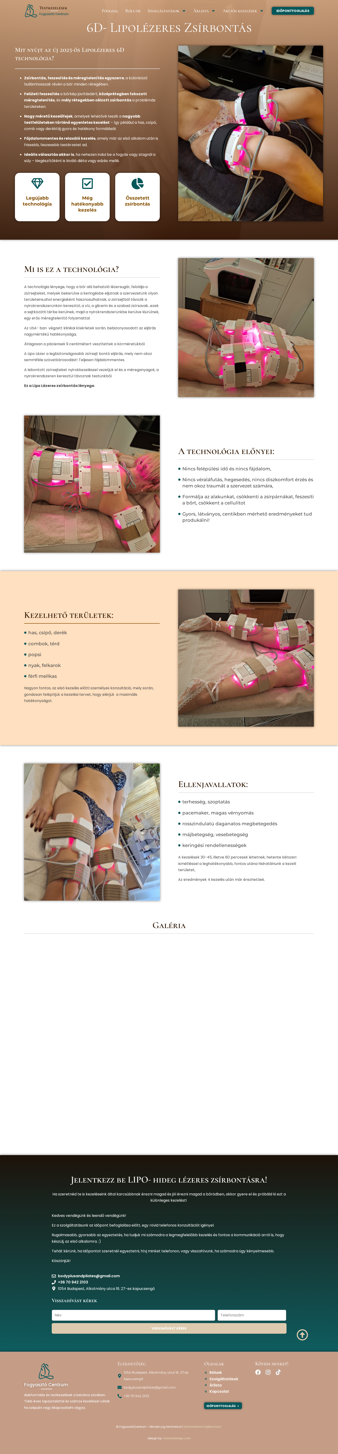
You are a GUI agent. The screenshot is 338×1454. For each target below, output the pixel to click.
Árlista (201, 11)
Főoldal (110, 11)
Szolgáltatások (163, 11)
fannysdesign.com (177, 1438)
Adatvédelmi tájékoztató (202, 1427)
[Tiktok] (278, 1372)
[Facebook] (258, 1372)
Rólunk (133, 11)
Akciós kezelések (240, 11)
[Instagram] (268, 1372)
